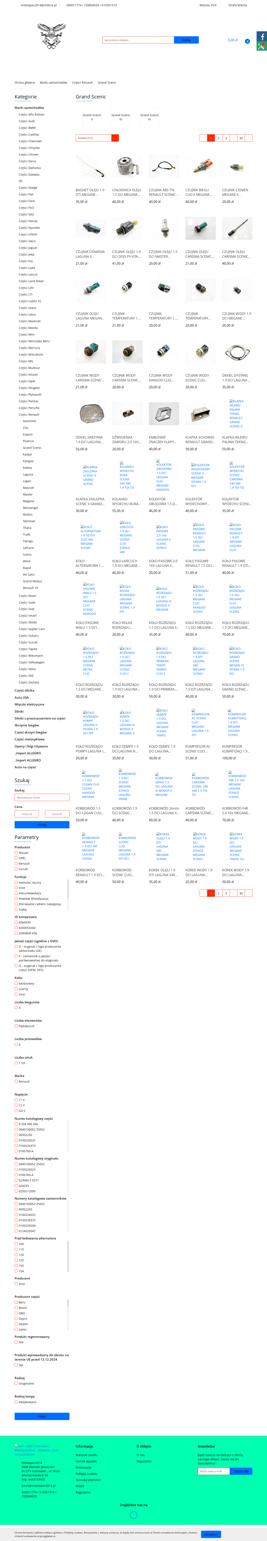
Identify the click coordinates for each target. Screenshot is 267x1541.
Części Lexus (28, 308)
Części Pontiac (29, 401)
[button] (84, 1446)
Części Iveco (27, 241)
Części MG (26, 361)
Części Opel (27, 381)
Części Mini (27, 334)
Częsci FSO (27, 208)
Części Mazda (29, 328)
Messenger (30, 508)
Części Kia (26, 261)
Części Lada (27, 268)
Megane (29, 501)
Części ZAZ (26, 676)
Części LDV (26, 288)
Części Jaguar (28, 248)
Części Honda (28, 221)
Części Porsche (29, 408)
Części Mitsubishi (31, 354)
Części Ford (27, 201)
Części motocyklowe (30, 739)
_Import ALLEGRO (28, 753)
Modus (28, 514)
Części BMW (28, 128)
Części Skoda (28, 622)
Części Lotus (28, 314)
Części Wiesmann (31, 656)
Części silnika (25, 690)
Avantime (29, 421)
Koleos (27, 468)
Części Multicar (30, 368)
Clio (26, 428)
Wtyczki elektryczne (30, 704)
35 (241, 138)
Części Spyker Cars (32, 629)
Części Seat (27, 609)
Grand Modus (32, 581)
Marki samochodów (30, 108)
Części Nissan (29, 374)
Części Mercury (30, 348)
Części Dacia (28, 161)
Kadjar (27, 454)
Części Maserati (30, 321)
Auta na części (25, 767)
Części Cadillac (29, 134)
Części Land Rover (32, 281)
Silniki (19, 711)
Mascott (28, 488)
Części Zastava (29, 682)
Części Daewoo (29, 174)
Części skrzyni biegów (31, 732)
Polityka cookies (86, 1474)
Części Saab (27, 602)
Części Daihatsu (30, 168)
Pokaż (42, 1416)
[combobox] (97, 138)
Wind (26, 561)
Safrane (28, 548)
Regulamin (83, 1492)
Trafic (27, 534)
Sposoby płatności (88, 1480)
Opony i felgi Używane (32, 746)
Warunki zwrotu (87, 1455)
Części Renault (29, 414)
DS (21, 181)
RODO (80, 1486)
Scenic (28, 554)
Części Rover (28, 596)
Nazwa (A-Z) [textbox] (85, 138)
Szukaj (42, 825)
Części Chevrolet (31, 141)
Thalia (27, 528)
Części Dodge (28, 188)
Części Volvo (28, 669)
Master (28, 494)
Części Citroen (29, 154)
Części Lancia (28, 274)
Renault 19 (31, 588)
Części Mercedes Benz (35, 341)
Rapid (27, 568)
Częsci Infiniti (28, 234)
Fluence (28, 441)
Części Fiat (26, 194)
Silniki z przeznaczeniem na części (40, 718)
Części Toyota (28, 649)
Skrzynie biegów (27, 725)
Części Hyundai (30, 228)
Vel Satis (29, 574)
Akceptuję (211, 1534)
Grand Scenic (32, 448)
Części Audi (27, 121)
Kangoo (28, 461)
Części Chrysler (30, 148)
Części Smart (28, 616)
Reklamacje (84, 1467)
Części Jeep (27, 254)
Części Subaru (29, 636)
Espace (28, 434)
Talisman (29, 521)
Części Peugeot (29, 388)
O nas (141, 1455)
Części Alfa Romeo (32, 114)
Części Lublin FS (30, 301)
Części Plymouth (30, 394)
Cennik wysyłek (86, 1461)
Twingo (28, 541)
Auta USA (22, 697)
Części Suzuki (28, 642)
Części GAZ (26, 214)
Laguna (28, 474)
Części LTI (26, 294)
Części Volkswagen (32, 662)
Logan (27, 481)
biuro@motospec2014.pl (39, 1486)
